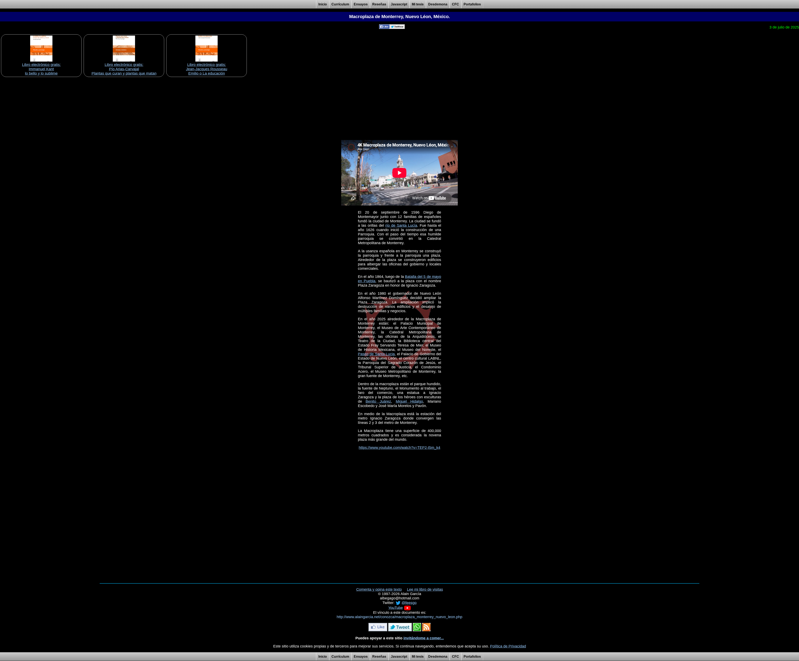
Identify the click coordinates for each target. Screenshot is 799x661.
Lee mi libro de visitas (425, 589)
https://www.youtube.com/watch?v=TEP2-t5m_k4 (399, 448)
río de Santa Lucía (401, 225)
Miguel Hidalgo (409, 401)
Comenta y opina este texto (379, 589)
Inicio (322, 4)
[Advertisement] (399, 107)
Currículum (340, 4)
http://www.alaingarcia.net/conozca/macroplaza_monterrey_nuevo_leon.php (399, 617)
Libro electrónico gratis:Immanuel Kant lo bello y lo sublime (41, 69)
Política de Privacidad (508, 646)
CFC (455, 4)
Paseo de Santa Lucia (376, 354)
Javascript (399, 4)
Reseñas (379, 4)
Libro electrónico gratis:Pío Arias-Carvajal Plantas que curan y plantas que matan (124, 69)
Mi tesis (418, 4)
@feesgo (409, 602)
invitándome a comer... (423, 638)
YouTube (395, 607)
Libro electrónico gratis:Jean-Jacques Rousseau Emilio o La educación (206, 69)
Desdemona (437, 4)
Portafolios (472, 4)
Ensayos (361, 4)
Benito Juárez (378, 401)
